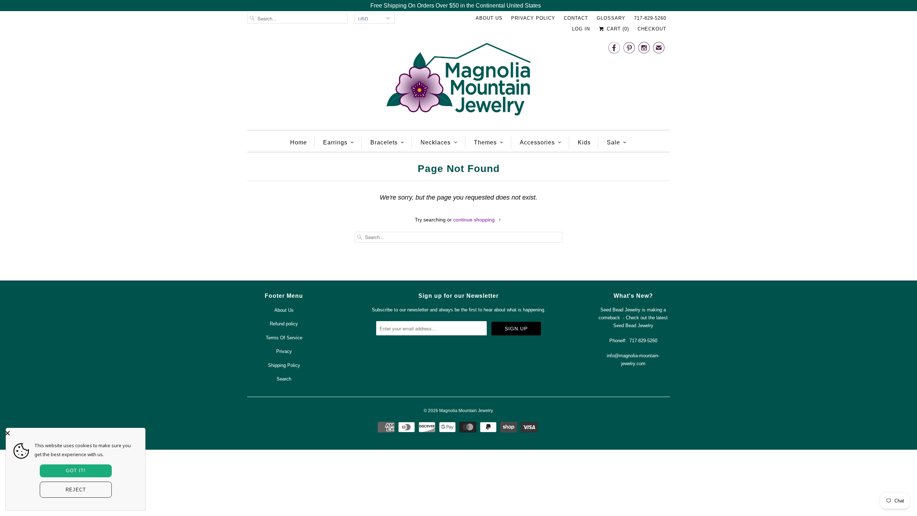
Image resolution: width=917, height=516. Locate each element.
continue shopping (474, 220)
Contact (576, 18)
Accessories (537, 142)
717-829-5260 (650, 18)
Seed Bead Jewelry (633, 325)
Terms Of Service (284, 337)
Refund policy (284, 323)
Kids (584, 142)
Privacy (284, 351)
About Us (489, 18)
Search (284, 379)
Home (298, 142)
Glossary (611, 18)
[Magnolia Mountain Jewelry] (458, 81)
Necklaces (436, 142)
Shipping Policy (284, 365)
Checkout (652, 29)
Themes (485, 142)
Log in (581, 29)
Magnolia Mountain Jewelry (466, 410)
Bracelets (384, 142)
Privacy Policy (533, 18)
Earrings (335, 142)
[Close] (74, 433)
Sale (613, 142)
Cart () (617, 29)
